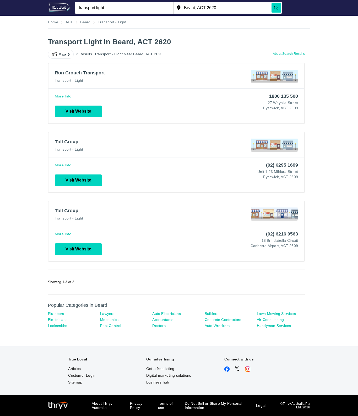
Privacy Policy (136, 405)
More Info (63, 96)
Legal (260, 405)
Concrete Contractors (223, 320)
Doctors (158, 326)
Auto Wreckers (217, 326)
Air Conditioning (270, 320)
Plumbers (56, 313)
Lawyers (107, 313)
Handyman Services (274, 326)
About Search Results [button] (289, 54)
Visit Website (78, 111)
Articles (74, 368)
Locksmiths (57, 326)
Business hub (157, 382)
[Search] (276, 8)
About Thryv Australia (102, 405)
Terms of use (165, 405)
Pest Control (110, 326)
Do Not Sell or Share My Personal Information (213, 405)
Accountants (162, 320)
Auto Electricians (166, 313)
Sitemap (75, 382)
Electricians (57, 320)
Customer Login (81, 375)
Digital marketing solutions (168, 375)
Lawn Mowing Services (276, 313)
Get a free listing (160, 368)
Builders (212, 313)
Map (62, 54)
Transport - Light (69, 80)
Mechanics (109, 320)
